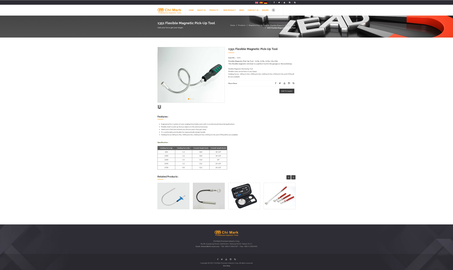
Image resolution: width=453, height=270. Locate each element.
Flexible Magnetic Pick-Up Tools (283, 25)
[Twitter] (280, 2)
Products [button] (213, 10)
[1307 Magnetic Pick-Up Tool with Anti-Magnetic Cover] (279, 196)
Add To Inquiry (286, 91)
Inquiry (265, 10)
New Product (229, 10)
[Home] (171, 10)
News (241, 10)
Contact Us (253, 10)
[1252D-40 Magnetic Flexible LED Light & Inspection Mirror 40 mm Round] (209, 196)
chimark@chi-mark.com (209, 246)
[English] (256, 2)
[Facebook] (275, 2)
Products (241, 25)
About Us (201, 10)
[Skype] (295, 2)
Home (191, 10)
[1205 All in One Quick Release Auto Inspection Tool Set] (244, 196)
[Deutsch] (265, 2)
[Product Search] (273, 10)
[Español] (261, 2)
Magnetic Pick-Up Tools (258, 25)
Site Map (226, 266)
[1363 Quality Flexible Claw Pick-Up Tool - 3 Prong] (173, 196)
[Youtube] (285, 2)
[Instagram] (291, 2)
